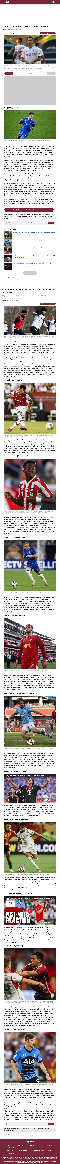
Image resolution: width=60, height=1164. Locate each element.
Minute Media (9, 1157)
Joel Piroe (31, 348)
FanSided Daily (10, 1148)
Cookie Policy (9, 1150)
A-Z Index (48, 1150)
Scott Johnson (7, 29)
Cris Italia (6, 300)
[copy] (13, 33)
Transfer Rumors (13, 278)
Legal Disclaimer (22, 1150)
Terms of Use (50, 1148)
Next (51, 73)
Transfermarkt (25, 162)
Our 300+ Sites (50, 1145)
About (7, 1145)
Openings (20, 1145)
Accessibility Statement (37, 1150)
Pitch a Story (21, 1148)
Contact (32, 1145)
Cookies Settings (10, 1153)
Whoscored (41, 168)
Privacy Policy (34, 1148)
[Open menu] (4, 2)
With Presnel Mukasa (19, 348)
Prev (8, 73)
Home (6, 278)
